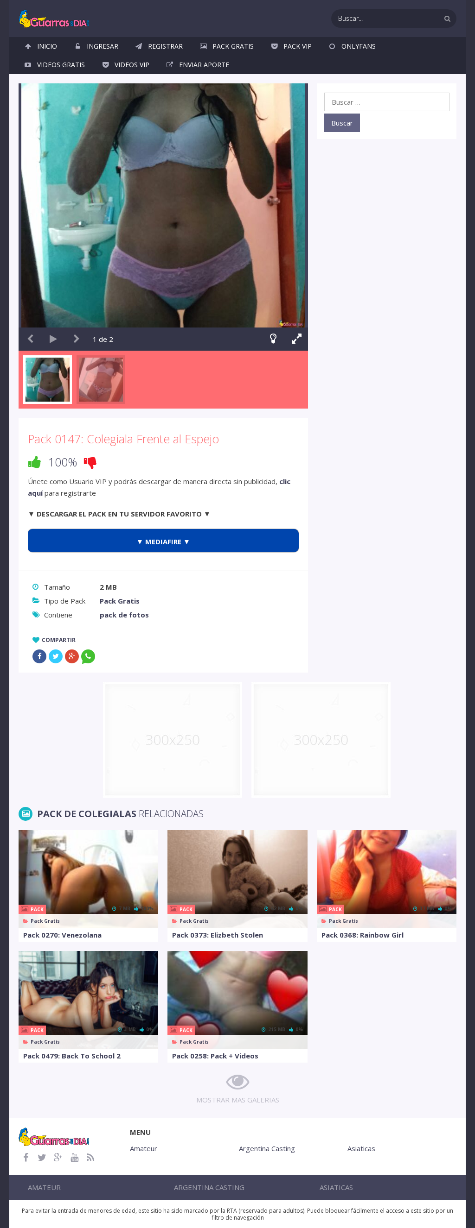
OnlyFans (358, 46)
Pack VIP (297, 46)
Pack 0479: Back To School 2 (72, 1055)
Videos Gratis (61, 64)
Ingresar (102, 46)
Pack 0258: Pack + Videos (215, 1055)
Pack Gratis (233, 46)
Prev (30, 339)
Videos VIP (132, 64)
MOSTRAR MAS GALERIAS (237, 1099)
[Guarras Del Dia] (54, 17)
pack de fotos (124, 614)
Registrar (165, 46)
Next (76, 339)
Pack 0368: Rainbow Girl (362, 934)
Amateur (143, 1148)
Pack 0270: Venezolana (62, 934)
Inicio (47, 46)
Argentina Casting (267, 1148)
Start (53, 339)
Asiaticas (361, 1148)
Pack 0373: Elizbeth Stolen (217, 934)
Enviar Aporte (204, 64)
